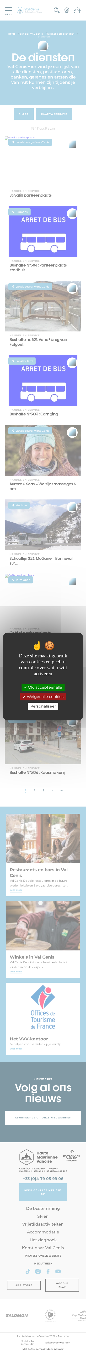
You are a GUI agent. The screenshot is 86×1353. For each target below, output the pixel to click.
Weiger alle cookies (45, 697)
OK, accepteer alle (44, 687)
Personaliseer (43, 706)
